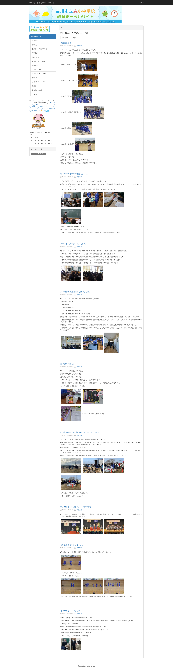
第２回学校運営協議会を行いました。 (75, 291)
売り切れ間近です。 (68, 363)
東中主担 (79, 46)
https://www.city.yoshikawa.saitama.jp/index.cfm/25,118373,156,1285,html (42, 105)
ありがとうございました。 (71, 610)
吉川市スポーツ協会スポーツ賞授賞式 (75, 507)
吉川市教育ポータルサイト (44, 2)
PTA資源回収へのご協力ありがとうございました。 (81, 432)
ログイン (141, 3)
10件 (74, 38)
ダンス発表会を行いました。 (72, 545)
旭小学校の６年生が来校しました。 (74, 174)
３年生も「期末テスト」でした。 (73, 243)
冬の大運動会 (65, 42)
